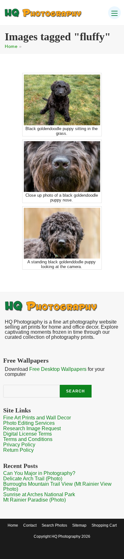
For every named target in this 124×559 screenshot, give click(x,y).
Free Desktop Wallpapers (57, 369)
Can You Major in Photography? (39, 473)
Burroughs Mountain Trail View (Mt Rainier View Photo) (57, 486)
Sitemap (79, 525)
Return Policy (18, 450)
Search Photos (54, 525)
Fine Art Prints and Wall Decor (37, 417)
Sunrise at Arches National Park (39, 494)
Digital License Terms (27, 434)
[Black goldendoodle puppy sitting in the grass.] (62, 100)
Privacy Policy (19, 444)
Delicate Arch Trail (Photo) (32, 478)
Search (75, 391)
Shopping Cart (104, 525)
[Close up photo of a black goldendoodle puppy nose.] (62, 166)
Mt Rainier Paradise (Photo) (34, 500)
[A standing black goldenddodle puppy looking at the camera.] (62, 233)
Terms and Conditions (27, 439)
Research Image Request (32, 428)
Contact (30, 525)
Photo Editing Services (29, 423)
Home (11, 46)
